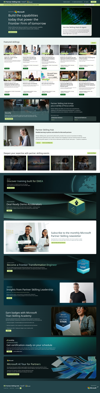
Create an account (12, 32)
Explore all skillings (92, 153)
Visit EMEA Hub (11, 187)
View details (7, 68)
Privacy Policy (6, 388)
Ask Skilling (17, 388)
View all (93, 42)
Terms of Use (12, 388)
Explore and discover (78, 1)
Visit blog (9, 298)
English (87, 1)
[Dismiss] (90, 8)
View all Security (9, 118)
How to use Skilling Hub (47, 142)
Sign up (38, 142)
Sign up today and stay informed (58, 242)
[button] (97, 387)
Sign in (93, 1)
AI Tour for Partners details (13, 374)
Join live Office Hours (17, 351)
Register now (87, 4)
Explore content (66, 1)
